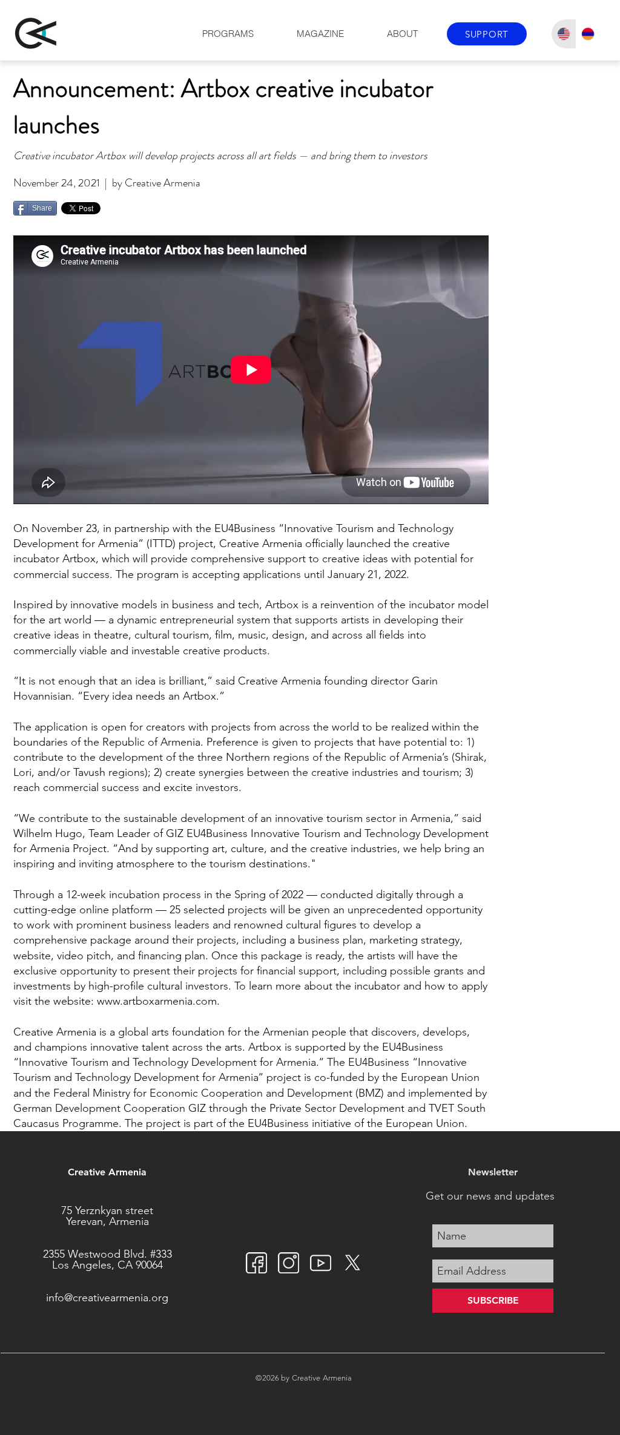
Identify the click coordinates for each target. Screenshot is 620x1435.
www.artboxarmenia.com (157, 1001)
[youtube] (320, 1262)
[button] (227, 33)
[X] (352, 1262)
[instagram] (288, 1262)
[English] (564, 33)
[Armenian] (588, 33)
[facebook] (256, 1262)
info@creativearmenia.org (107, 1297)
